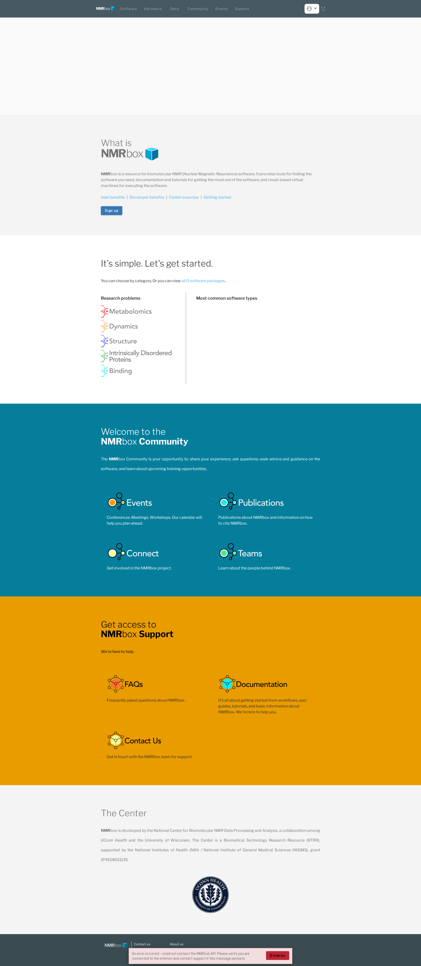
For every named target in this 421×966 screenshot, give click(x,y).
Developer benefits (147, 197)
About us (176, 944)
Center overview (184, 197)
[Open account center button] (312, 9)
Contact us (142, 944)
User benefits (113, 197)
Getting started (217, 197)
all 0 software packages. (203, 281)
